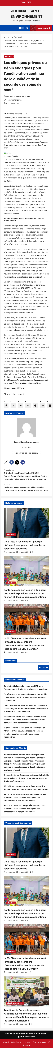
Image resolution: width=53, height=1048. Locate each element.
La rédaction (10, 552)
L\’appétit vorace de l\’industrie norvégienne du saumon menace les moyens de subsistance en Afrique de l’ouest (25, 767)
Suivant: (26, 487)
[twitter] (13, 405)
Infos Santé (9, 56)
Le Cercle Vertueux (12, 794)
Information (41, 1033)
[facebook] (6, 405)
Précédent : (25, 474)
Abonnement (44, 28)
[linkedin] (20, 405)
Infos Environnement (15, 1003)
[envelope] (28, 405)
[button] (4, 28)
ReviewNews (38, 1042)
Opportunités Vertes (26, 1036)
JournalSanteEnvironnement (18, 96)
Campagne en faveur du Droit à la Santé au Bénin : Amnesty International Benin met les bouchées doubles (26, 778)
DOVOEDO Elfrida (12, 805)
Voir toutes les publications (26, 453)
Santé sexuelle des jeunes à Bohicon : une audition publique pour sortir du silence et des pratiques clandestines (25, 593)
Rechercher (10, 660)
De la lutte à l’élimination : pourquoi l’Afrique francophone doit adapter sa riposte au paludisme (24, 545)
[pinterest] (35, 405)
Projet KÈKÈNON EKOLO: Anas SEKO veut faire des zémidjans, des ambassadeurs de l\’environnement (25, 797)
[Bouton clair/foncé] (21, 28)
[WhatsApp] (42, 405)
